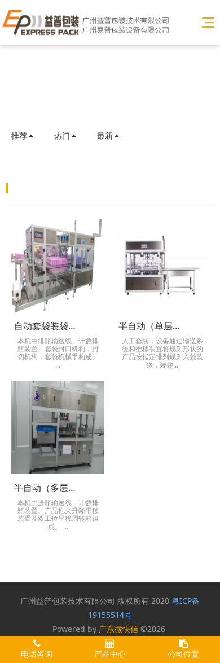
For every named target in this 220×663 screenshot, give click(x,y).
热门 (62, 135)
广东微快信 (118, 629)
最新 (105, 135)
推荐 (19, 135)
